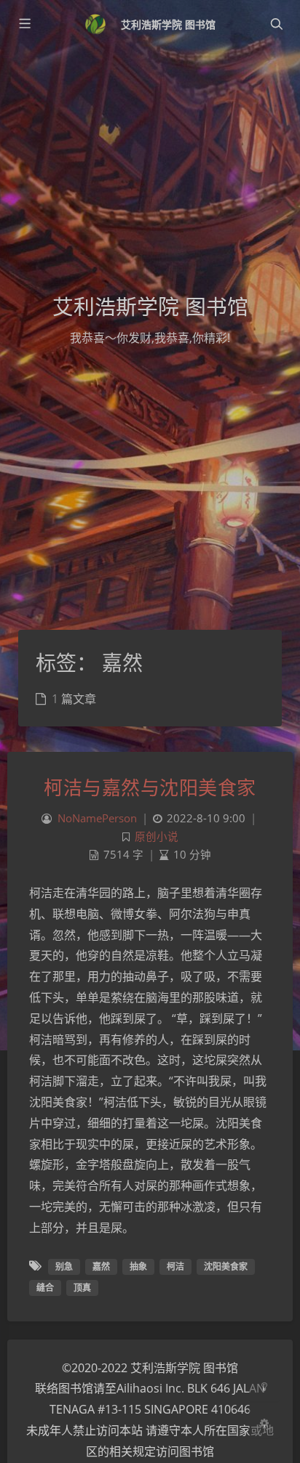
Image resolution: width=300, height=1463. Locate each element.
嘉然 (101, 1266)
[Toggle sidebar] (24, 24)
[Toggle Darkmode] (264, 1386)
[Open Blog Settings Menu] (264, 1422)
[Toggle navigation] (276, 24)
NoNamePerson (97, 818)
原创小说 (156, 836)
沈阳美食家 (226, 1266)
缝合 (45, 1287)
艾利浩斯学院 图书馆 (168, 24)
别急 (64, 1266)
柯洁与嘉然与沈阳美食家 (150, 787)
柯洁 (175, 1266)
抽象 (138, 1266)
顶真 (82, 1287)
